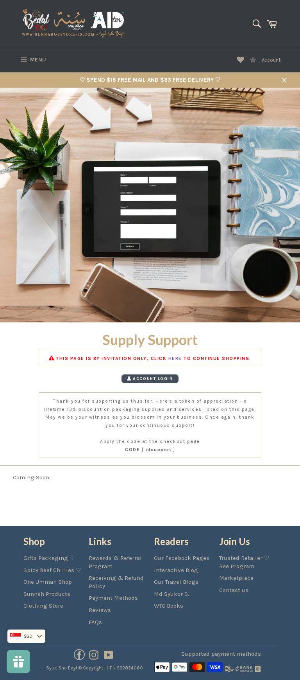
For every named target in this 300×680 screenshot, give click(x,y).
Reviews (100, 609)
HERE (175, 358)
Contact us (233, 590)
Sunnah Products (46, 593)
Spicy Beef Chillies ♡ (52, 570)
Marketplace (236, 577)
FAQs (95, 622)
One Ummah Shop (47, 581)
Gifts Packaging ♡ (49, 557)
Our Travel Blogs (176, 581)
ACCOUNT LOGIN (152, 378)
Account (271, 60)
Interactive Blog (176, 570)
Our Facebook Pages (181, 557)
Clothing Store (43, 605)
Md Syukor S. (171, 593)
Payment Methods (113, 597)
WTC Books (168, 605)
